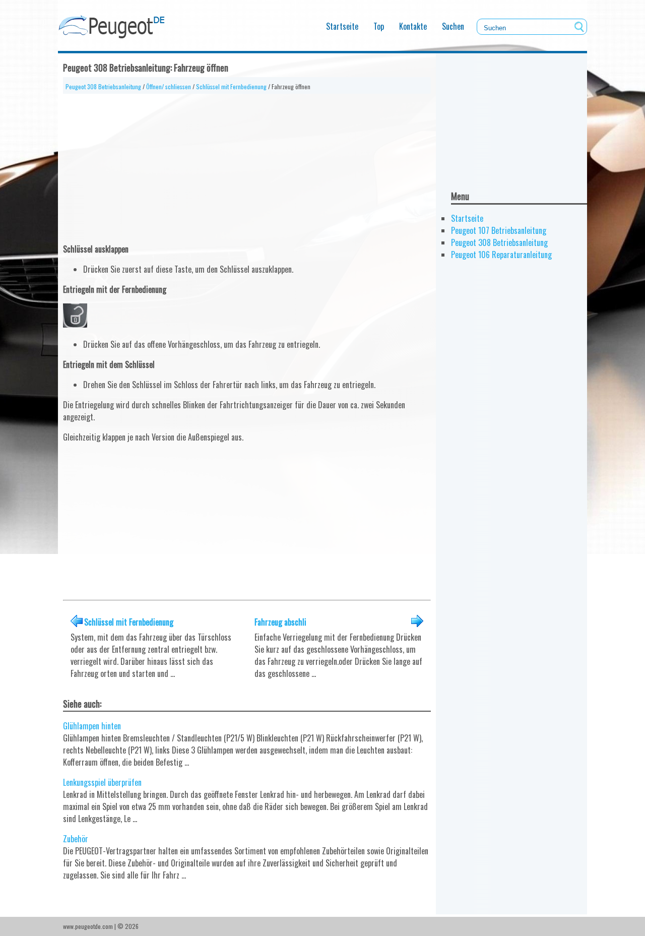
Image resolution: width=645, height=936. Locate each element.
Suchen (453, 26)
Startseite (342, 26)
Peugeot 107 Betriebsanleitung (498, 230)
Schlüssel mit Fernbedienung (231, 86)
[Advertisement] (247, 164)
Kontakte (413, 26)
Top (378, 26)
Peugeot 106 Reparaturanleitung (501, 254)
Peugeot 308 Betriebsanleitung (103, 86)
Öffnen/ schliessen (168, 86)
